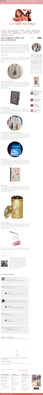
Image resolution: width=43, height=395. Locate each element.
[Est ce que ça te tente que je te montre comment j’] (38, 384)
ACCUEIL (3, 1)
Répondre (7, 290)
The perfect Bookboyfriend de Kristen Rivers (37, 105)
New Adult (28, 30)
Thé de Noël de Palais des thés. (8, 191)
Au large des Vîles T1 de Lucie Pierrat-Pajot (25, 389)
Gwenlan (3, 41)
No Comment (39, 96)
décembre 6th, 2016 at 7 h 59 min (21, 327)
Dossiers (11, 34)
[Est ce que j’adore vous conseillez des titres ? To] (34, 384)
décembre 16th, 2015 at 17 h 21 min (14, 313)
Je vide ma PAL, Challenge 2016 (5, 389)
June (6, 299)
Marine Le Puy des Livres (10, 327)
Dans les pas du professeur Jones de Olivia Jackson (38, 99)
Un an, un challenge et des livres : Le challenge (5, 386)
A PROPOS (25, 1)
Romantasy (4, 30)
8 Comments (15, 41)
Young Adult (21, 30)
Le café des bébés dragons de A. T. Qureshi (37, 110)
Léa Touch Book (8, 286)
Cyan (6, 277)
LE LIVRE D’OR (33, 1)
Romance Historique (36, 30)
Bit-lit (31, 32)
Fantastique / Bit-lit (17, 32)
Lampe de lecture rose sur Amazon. (9, 228)
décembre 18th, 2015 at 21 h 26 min (18, 292)
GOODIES (3, 3)
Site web (17, 355)
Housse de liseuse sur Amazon (8, 88)
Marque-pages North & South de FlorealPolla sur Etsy (12, 113)
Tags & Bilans (36, 32)
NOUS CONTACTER (17, 1)
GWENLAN (9, 1)
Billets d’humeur (5, 34)
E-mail (17, 353)
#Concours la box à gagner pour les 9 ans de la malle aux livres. (5, 377)
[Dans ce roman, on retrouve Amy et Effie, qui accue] (34, 378)
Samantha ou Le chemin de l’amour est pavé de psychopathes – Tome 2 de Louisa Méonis (22, 370)
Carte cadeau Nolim (6, 139)
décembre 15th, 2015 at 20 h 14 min (18, 286)
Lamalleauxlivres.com (14, 268)
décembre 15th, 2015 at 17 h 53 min (14, 277)
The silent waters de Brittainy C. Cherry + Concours (4, 381)
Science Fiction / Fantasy (6, 32)
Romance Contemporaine (13, 30)
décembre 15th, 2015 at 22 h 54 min (14, 299)
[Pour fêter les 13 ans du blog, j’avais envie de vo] (38, 378)
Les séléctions (25, 32)
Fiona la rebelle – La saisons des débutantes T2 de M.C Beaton (37, 94)
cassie (6, 313)
